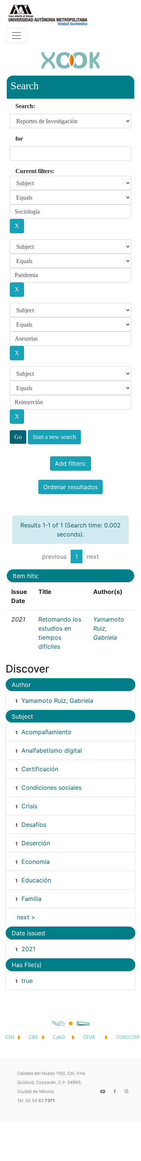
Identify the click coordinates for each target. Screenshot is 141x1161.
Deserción (35, 843)
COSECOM (126, 1037)
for (19, 138)
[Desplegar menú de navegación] (16, 35)
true (27, 980)
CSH (9, 1037)
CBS (33, 1037)
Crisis (29, 806)
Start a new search (54, 437)
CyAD (59, 1037)
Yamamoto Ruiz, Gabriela (57, 700)
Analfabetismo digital (51, 750)
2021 (28, 949)
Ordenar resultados (70, 487)
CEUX (89, 1037)
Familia (31, 898)
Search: (25, 106)
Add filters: (70, 463)
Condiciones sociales (51, 787)
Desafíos (33, 824)
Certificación (39, 769)
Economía (35, 861)
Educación (36, 880)
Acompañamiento (46, 732)
